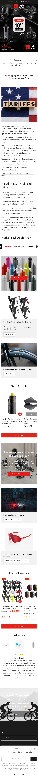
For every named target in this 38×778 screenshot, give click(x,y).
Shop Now (9, 334)
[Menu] (2, 6)
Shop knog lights (13, 519)
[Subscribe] (32, 714)
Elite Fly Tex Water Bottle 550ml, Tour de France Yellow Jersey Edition (11, 421)
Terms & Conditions (22, 770)
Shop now (9, 373)
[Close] (35, 749)
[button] (30, 6)
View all (19, 435)
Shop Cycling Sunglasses (16, 561)
